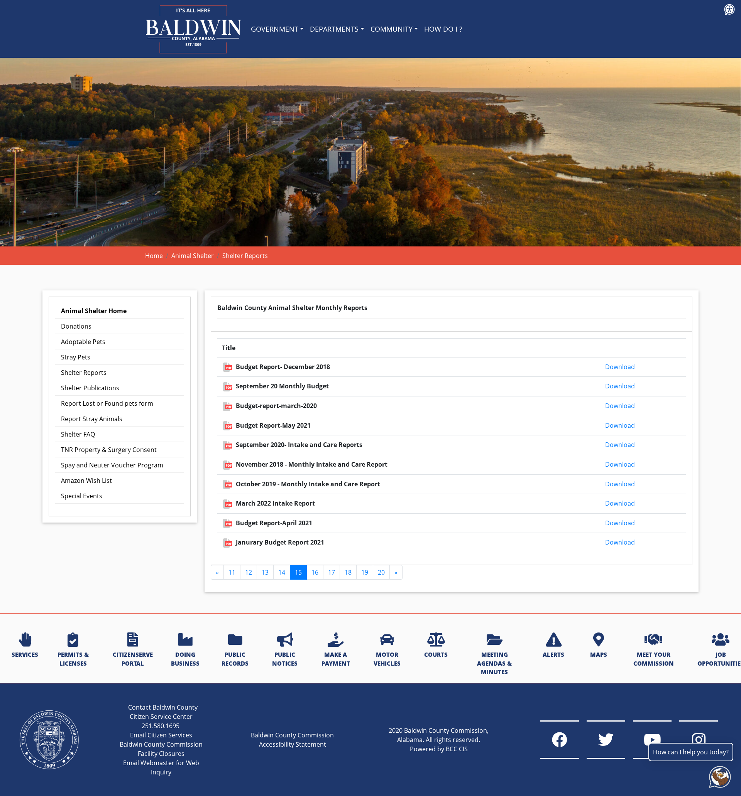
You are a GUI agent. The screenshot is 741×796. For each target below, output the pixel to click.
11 (231, 572)
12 (248, 572)
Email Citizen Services (161, 735)
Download (620, 367)
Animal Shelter (192, 255)
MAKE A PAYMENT (335, 659)
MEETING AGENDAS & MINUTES (494, 663)
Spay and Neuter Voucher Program (112, 465)
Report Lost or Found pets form (107, 403)
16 (314, 572)
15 (298, 572)
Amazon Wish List (86, 480)
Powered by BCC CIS (439, 749)
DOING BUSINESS (185, 659)
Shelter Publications (90, 388)
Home (154, 255)
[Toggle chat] (718, 775)
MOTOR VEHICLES (387, 659)
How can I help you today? (691, 752)
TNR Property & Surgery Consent (109, 449)
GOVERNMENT (274, 29)
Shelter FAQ (78, 434)
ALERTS (553, 654)
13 (265, 572)
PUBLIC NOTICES (285, 659)
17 (331, 572)
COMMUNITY (391, 29)
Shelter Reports (84, 372)
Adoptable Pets (83, 341)
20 (381, 572)
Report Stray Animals (91, 419)
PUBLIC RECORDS (235, 659)
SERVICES (25, 654)
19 (364, 572)
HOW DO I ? (443, 29)
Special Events (81, 496)
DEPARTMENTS (334, 29)
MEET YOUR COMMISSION (653, 659)
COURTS (436, 654)
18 (348, 572)
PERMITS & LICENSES (73, 659)
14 (281, 572)
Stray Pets (75, 357)
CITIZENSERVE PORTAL (133, 659)
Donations (76, 326)
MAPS (598, 654)
